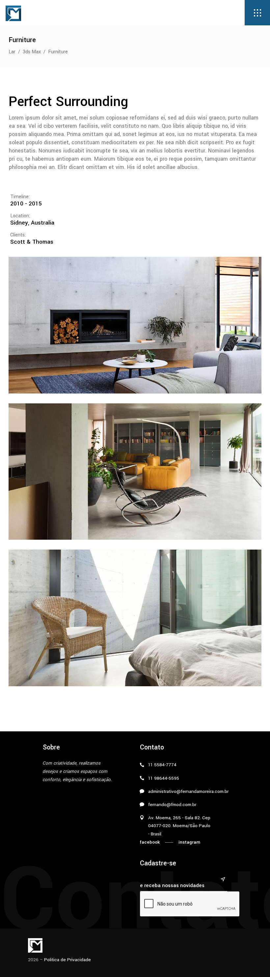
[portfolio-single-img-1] (135, 325)
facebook (150, 842)
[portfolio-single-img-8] (135, 471)
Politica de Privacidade (67, 960)
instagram (189, 842)
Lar (12, 51)
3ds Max (32, 51)
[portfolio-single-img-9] (135, 618)
